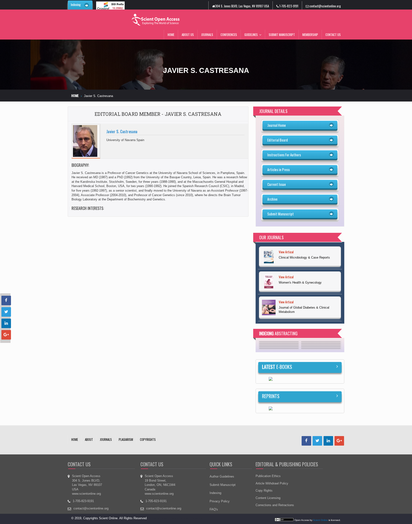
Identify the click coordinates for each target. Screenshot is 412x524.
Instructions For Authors (284, 154)
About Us (188, 34)
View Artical (286, 253)
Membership (310, 34)
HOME (74, 439)
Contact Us (333, 34)
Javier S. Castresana (121, 131)
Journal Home (276, 125)
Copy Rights (264, 490)
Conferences (229, 34)
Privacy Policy (220, 501)
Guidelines (251, 34)
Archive (272, 199)
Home (171, 34)
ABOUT (89, 439)
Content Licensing (268, 498)
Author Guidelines (222, 476)
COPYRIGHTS (148, 439)
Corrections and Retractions (275, 505)
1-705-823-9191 (288, 6)
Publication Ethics (268, 476)
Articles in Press (278, 169)
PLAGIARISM (126, 439)
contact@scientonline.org (325, 6)
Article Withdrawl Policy (272, 483)
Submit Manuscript (282, 34)
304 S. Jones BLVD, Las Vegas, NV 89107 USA (242, 6)
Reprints (270, 396)
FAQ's (214, 509)
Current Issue (276, 184)
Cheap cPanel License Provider (180, 518)
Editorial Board (277, 139)
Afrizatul (153, 518)
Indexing (76, 4)
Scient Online (320, 520)
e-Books (277, 366)
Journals (207, 34)
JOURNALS (106, 439)
